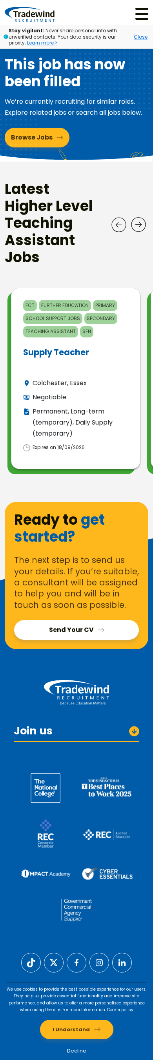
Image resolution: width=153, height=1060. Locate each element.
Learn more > (42, 42)
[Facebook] (76, 962)
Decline (76, 1050)
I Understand (71, 1029)
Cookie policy (120, 1010)
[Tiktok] (31, 962)
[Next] (138, 225)
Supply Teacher (56, 352)
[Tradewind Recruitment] (30, 13)
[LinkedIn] (122, 962)
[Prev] (119, 225)
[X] (54, 962)
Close (141, 37)
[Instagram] (99, 962)
